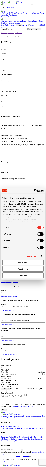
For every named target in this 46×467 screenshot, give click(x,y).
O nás (7, 25)
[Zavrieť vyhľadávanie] (40, 29)
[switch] (40, 234)
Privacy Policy (18, 456)
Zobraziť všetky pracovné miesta (18, 418)
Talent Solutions (6, 428)
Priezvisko (5, 370)
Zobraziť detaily (33, 256)
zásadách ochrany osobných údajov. (23, 406)
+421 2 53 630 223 (14, 4)
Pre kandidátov (6, 17)
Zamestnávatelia (19, 416)
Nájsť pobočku (26, 4)
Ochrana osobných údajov (10, 437)
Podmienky (11, 441)
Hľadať (19, 25)
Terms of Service (26, 456)
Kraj (39, 378)
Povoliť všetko (23, 262)
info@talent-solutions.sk (20, 428)
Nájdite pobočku (7, 426)
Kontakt (12, 25)
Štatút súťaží (19, 441)
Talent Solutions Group (19, 13)
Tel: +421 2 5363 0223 (37, 428)
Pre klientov (13, 15)
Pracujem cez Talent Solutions (23, 21)
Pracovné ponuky (33, 13)
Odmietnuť (23, 275)
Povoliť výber (23, 269)
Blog (2, 25)
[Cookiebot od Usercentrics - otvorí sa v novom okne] (34, 190)
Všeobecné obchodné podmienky (12, 439)
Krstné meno (6, 366)
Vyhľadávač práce (7, 416)
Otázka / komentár (7, 393)
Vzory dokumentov (14, 23)
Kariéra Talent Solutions (33, 416)
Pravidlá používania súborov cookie (31, 437)
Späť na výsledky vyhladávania (11, 33)
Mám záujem (5, 382)
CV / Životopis (6, 386)
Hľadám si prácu (6, 21)
